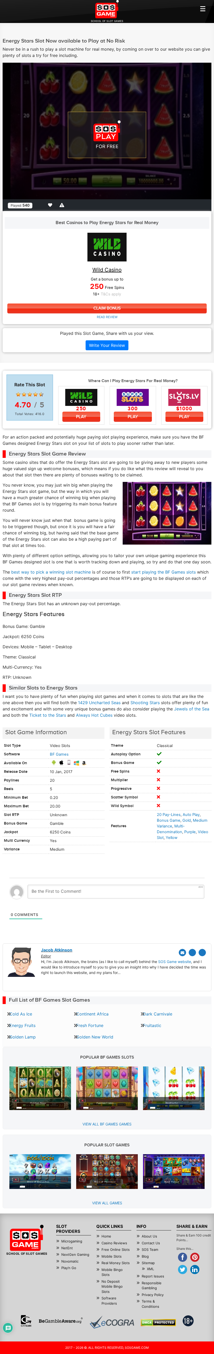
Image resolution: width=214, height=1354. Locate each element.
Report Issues (153, 1276)
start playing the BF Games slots (163, 572)
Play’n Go (68, 1268)
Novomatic (70, 1261)
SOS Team (150, 1249)
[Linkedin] (202, 952)
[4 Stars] (35, 394)
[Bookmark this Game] (51, 205)
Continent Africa (92, 1014)
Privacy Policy (153, 1295)
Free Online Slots (116, 1249)
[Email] (182, 952)
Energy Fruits (22, 1025)
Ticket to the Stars (47, 715)
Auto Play (191, 814)
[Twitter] (192, 952)
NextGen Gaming (75, 1254)
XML (150, 1269)
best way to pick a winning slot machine (51, 572)
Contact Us (151, 1243)
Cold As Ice (20, 1014)
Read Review (107, 317)
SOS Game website (174, 961)
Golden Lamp (22, 1037)
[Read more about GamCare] (26, 1321)
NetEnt (67, 1248)
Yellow (171, 837)
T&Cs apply (111, 294)
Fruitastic (152, 1025)
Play (81, 416)
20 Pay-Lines (169, 814)
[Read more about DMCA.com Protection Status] (158, 1322)
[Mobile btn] (202, 8)
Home (106, 1236)
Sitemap (148, 1263)
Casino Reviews (114, 1243)
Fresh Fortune (89, 1025)
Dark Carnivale (157, 1014)
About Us (149, 1236)
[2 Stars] (24, 394)
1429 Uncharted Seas (99, 702)
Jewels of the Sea (191, 708)
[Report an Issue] (63, 205)
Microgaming (71, 1241)
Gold (186, 820)
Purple (190, 832)
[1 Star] (18, 394)
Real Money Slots (116, 1263)
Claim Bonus (107, 308)
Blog (145, 1256)
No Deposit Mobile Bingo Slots (112, 1286)
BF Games (59, 754)
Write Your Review (107, 345)
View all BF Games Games (107, 1124)
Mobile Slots (112, 1256)
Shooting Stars (145, 702)
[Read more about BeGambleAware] (60, 1321)
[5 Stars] (41, 394)
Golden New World (94, 1037)
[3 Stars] (29, 394)
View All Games (107, 1203)
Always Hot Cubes (94, 715)
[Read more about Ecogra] (112, 1322)
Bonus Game (168, 820)
